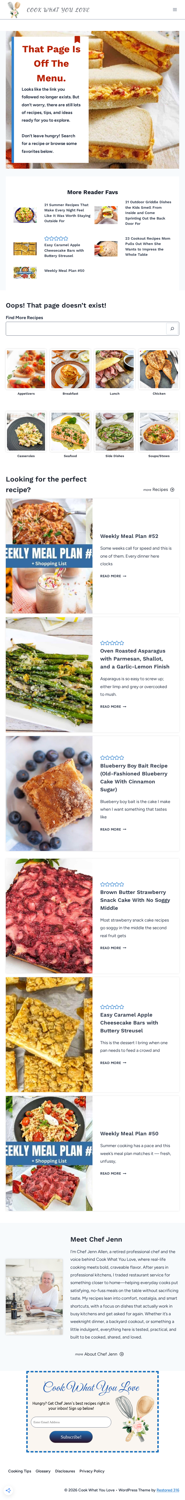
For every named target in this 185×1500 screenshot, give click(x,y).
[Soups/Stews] (159, 434)
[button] (46, 238)
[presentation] (25, 215)
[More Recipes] (137, 484)
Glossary (43, 1471)
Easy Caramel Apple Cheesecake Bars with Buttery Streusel (64, 250)
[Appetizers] (26, 372)
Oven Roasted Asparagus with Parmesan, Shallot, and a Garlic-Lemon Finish (135, 659)
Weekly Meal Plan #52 (129, 536)
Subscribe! (70, 1437)
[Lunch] (114, 372)
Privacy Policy (92, 1471)
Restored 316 (168, 1490)
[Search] (172, 328)
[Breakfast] (70, 372)
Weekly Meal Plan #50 (64, 270)
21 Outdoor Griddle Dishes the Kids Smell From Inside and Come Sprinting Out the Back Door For (148, 213)
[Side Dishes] (114, 434)
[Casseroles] (26, 434)
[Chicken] (159, 372)
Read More (112, 576)
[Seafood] (70, 434)
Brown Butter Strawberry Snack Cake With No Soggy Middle (135, 900)
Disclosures (65, 1471)
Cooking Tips (19, 1471)
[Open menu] (174, 9)
